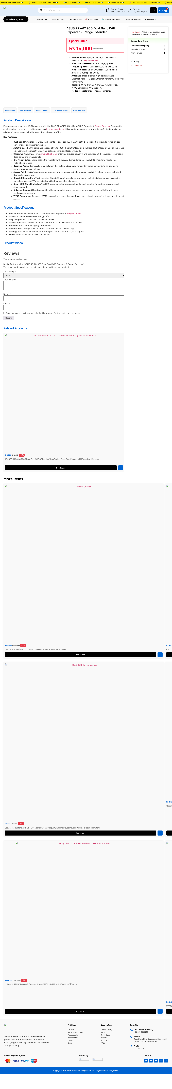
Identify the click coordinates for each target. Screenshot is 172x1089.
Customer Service (117, 9)
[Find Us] (131, 1046)
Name (7, 294)
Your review (9, 280)
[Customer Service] (107, 10)
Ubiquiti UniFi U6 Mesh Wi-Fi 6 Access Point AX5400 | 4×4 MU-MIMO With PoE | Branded (41, 984)
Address (137, 1037)
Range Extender (90, 60)
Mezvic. (116, 1070)
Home (133, 32)
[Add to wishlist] (120, 467)
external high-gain (48, 154)
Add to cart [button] (80, 655)
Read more (60, 468)
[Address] (131, 1037)
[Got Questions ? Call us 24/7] (131, 1030)
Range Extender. (102, 126)
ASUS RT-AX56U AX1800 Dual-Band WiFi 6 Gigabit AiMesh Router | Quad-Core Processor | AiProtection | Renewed (52, 459)
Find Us (136, 1046)
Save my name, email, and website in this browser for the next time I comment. (43, 313)
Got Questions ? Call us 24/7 (144, 1030)
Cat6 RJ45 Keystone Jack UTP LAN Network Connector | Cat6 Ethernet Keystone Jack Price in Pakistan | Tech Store (52, 827)
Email (6, 304)
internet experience (55, 129)
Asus (139, 32)
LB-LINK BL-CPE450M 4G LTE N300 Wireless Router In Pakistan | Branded (35, 649)
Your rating (9, 272)
